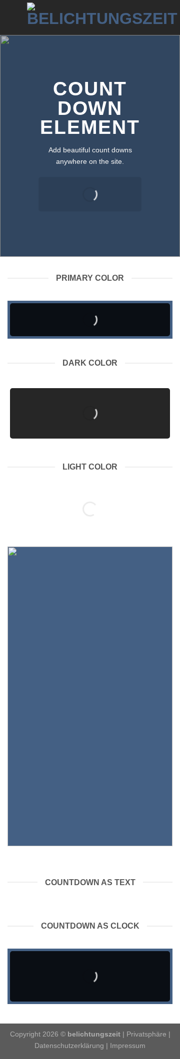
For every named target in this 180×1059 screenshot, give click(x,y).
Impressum (128, 1046)
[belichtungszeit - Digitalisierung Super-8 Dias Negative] (102, 17)
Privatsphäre (146, 1034)
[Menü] (14, 17)
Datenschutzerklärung (69, 1046)
